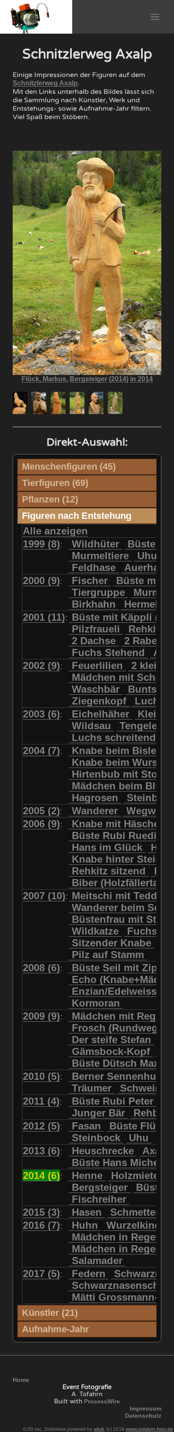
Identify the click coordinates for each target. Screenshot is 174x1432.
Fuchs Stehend (108, 652)
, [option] (87, 379)
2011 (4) (41, 1101)
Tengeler (140, 725)
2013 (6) (41, 1150)
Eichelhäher (100, 714)
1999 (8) (41, 544)
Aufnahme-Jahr (55, 1329)
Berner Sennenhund (120, 1076)
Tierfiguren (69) (55, 483)
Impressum (145, 1408)
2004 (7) (41, 750)
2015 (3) (41, 1212)
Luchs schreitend (114, 737)
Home (21, 1379)
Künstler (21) (50, 1312)
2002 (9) (41, 665)
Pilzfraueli (96, 629)
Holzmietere (139, 1175)
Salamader (97, 1260)
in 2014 (141, 379)
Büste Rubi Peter (112, 1101)
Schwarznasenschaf (120, 1285)
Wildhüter (95, 544)
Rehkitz (146, 629)
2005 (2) (41, 810)
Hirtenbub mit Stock (120, 774)
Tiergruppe (98, 592)
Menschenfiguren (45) (69, 466)
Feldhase (94, 567)
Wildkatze (95, 931)
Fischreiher (99, 1199)
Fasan (86, 1126)
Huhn (85, 1225)
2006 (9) (41, 823)
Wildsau (91, 725)
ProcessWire (102, 1401)
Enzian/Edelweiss (114, 991)
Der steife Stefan (111, 1039)
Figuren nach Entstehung (76, 515)
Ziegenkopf (99, 701)
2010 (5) (41, 1076)
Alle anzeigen (55, 531)
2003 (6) (41, 714)
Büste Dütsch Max (115, 1063)
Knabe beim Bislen (117, 750)
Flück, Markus (44, 379)
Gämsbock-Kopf (111, 1051)
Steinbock (96, 1137)
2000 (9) (41, 580)
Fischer (90, 580)
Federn (89, 1273)
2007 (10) (44, 895)
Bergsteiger (88, 379)
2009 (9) (41, 1016)
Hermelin (145, 604)
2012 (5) (41, 1126)
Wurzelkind (133, 1225)
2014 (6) (41, 1175)
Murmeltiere (100, 555)
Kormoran (96, 1003)
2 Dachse (94, 640)
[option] (20, 403)
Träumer (91, 1088)
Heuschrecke (103, 1150)
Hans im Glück (107, 847)
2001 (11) (44, 617)
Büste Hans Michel (117, 1162)
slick (99, 1429)
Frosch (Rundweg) (116, 1027)
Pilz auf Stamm (108, 954)
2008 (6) (41, 967)
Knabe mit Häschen (119, 823)
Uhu (147, 555)
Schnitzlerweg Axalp (45, 83)
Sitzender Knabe (111, 942)
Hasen (87, 1212)
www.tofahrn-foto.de (149, 1429)
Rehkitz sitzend (109, 871)
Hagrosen (95, 797)
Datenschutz (143, 1415)
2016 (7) (41, 1225)
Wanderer (95, 810)
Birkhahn (94, 604)
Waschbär (95, 689)
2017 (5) (41, 1273)
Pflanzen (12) (50, 499)
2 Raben (143, 640)
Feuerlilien (97, 665)
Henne (87, 1175)
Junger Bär (98, 1113)
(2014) (118, 379)
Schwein (140, 1088)
